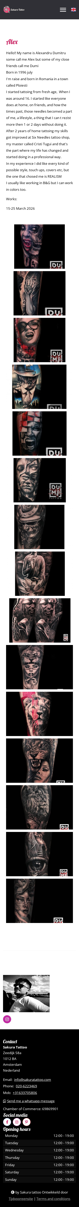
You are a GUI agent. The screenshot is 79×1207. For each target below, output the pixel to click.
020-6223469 (26, 1086)
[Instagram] (17, 1122)
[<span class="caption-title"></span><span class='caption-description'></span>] (39, 246)
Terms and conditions (53, 1198)
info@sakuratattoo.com (32, 1080)
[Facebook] (7, 1122)
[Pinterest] (26, 1122)
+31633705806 (25, 1093)
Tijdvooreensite (21, 1198)
